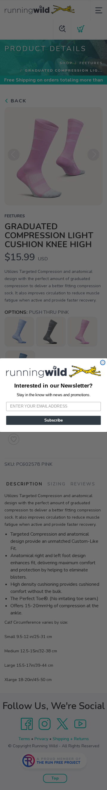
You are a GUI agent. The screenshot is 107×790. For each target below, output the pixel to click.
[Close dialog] (102, 362)
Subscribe (53, 420)
